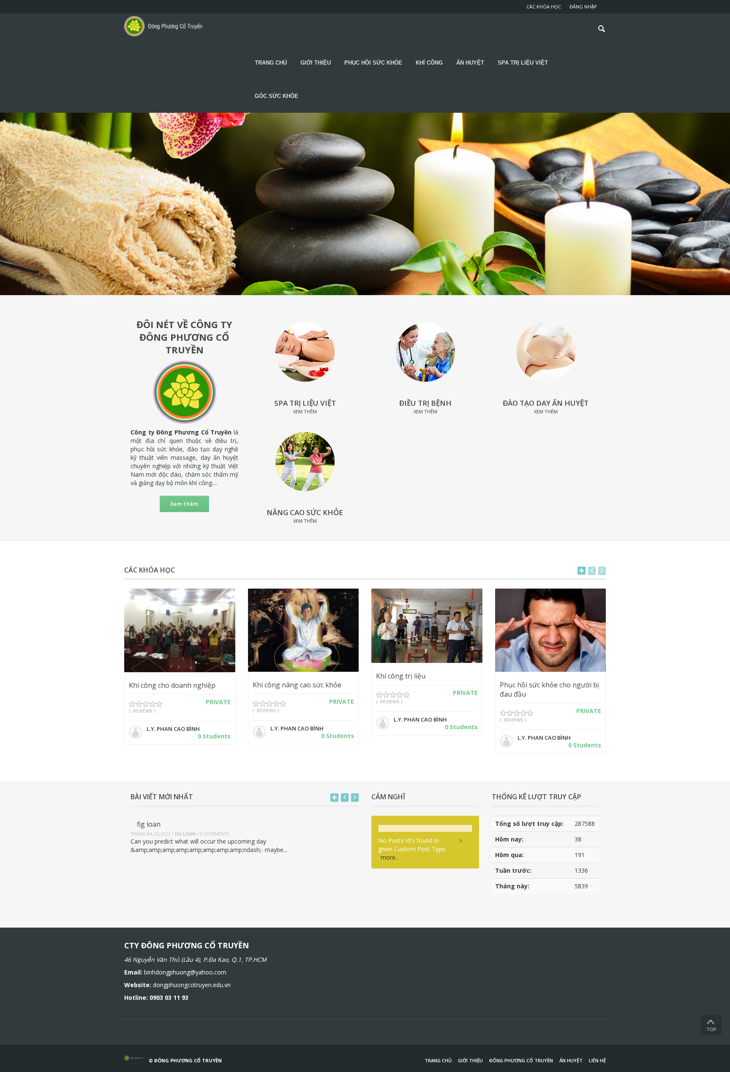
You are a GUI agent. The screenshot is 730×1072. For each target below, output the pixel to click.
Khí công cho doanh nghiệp (172, 685)
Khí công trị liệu (400, 676)
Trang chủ (438, 1060)
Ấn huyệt (571, 1060)
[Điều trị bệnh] (425, 351)
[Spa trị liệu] (305, 351)
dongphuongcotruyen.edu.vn (192, 985)
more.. (389, 857)
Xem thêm (184, 504)
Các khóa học (543, 6)
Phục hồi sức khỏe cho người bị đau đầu (549, 689)
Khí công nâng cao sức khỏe (297, 684)
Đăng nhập (583, 6)
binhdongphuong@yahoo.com (185, 972)
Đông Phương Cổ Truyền (521, 1060)
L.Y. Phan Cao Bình (173, 729)
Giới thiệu (470, 1060)
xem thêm (305, 411)
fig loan (149, 824)
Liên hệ (597, 1060)
